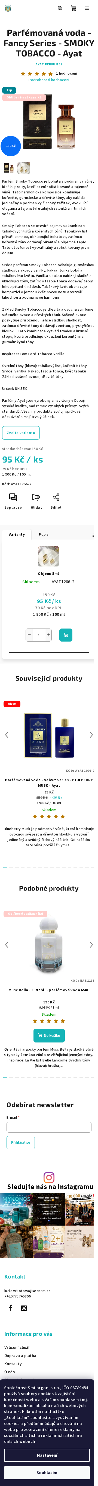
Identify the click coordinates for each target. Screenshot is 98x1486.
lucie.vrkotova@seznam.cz (27, 1291)
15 (93, 1077)
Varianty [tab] (17, 534)
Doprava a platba (20, 1355)
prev (6, 735)
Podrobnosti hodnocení (49, 80)
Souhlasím (46, 1473)
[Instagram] (24, 1308)
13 (81, 1077)
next (91, 735)
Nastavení (47, 1455)
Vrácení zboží (16, 1347)
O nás (9, 1372)
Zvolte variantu (21, 433)
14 (87, 1077)
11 (70, 1077)
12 (75, 1077)
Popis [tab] (43, 534)
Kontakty (13, 1364)
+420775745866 (17, 1296)
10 (64, 1077)
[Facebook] (10, 1308)
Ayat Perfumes (49, 64)
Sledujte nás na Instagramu (50, 1187)
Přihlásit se (20, 1142)
